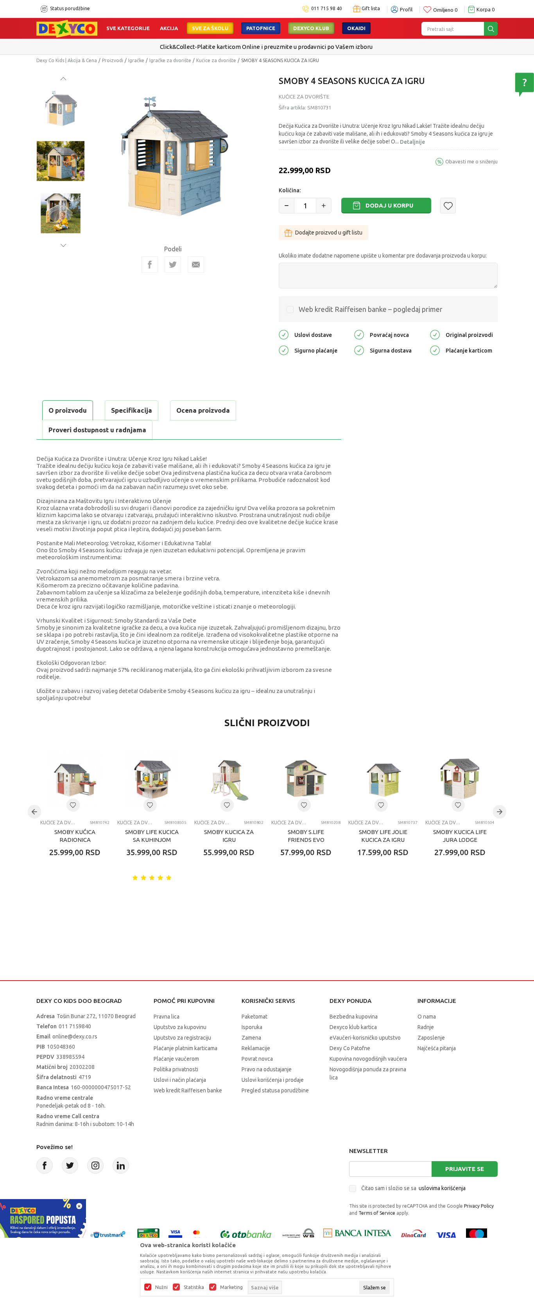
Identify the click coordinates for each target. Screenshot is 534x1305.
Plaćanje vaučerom (176, 1059)
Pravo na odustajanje (267, 1069)
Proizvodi (112, 60)
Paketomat (254, 1016)
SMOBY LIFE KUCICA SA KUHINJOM (152, 836)
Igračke (136, 60)
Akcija (169, 28)
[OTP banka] (246, 1235)
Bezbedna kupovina (354, 1016)
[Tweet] (173, 264)
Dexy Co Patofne (350, 1048)
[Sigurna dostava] (359, 350)
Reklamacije (256, 1048)
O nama (427, 1016)
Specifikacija (131, 410)
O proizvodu (67, 410)
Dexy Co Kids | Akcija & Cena (66, 60)
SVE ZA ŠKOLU (210, 28)
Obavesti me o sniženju (471, 161)
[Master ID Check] (200, 1235)
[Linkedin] (121, 1165)
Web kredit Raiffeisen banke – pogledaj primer (371, 309)
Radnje (426, 1027)
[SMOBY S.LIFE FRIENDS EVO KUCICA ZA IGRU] (306, 779)
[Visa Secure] (175, 1235)
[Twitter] (70, 1165)
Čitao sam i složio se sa (413, 1188)
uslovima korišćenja (442, 1188)
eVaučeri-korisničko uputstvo (365, 1038)
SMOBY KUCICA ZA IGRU (229, 836)
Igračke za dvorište (170, 60)
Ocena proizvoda (203, 410)
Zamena (251, 1038)
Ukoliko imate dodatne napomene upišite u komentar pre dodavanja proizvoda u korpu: (383, 255)
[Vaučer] (148, 1235)
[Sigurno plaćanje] (284, 350)
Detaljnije (412, 142)
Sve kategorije (128, 28)
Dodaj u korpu (389, 205)
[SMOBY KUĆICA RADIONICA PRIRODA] (75, 779)
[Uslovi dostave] (284, 334)
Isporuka (252, 1027)
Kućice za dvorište (216, 60)
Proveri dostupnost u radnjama (97, 429)
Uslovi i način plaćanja (180, 1080)
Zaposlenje (431, 1038)
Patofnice (260, 28)
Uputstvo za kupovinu (180, 1027)
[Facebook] (150, 264)
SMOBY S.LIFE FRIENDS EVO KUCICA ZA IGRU (306, 840)
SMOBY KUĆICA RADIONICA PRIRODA (74, 840)
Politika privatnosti (176, 1069)
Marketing (231, 1287)
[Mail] (196, 264)
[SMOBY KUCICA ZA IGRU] (229, 779)
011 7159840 (75, 1026)
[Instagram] (95, 1165)
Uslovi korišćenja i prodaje (273, 1080)
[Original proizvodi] (435, 334)
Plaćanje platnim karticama (185, 1048)
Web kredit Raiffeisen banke (188, 1090)
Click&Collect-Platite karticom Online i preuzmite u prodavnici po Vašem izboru (266, 46)
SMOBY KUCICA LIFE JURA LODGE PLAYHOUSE (460, 840)
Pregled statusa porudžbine (275, 1090)
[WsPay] (298, 1235)
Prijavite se (464, 1168)
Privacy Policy (479, 1205)
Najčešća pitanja (437, 1048)
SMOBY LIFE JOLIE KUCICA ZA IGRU (383, 836)
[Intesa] (357, 1235)
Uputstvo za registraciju (182, 1038)
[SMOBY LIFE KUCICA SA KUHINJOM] (152, 779)
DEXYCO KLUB (311, 28)
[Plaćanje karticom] (435, 350)
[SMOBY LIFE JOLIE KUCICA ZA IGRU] (383, 779)
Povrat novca (257, 1059)
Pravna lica (166, 1016)
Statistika (194, 1287)
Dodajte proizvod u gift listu (328, 232)
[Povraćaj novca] (359, 334)
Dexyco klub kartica (353, 1027)
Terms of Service (376, 1212)
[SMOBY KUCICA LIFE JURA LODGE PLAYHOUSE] (460, 779)
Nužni (161, 1287)
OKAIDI (356, 28)
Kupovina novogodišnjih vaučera (368, 1059)
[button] (448, 205)
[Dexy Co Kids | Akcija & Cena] (66, 28)
